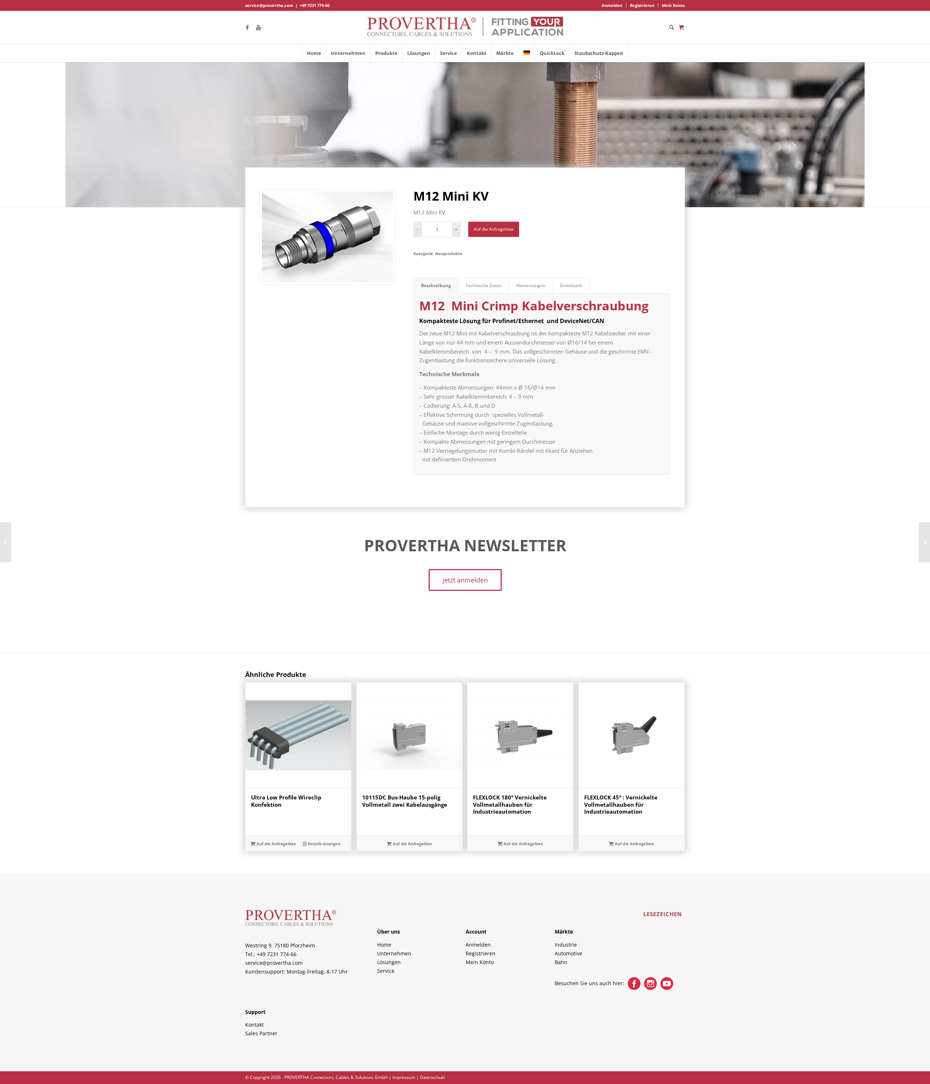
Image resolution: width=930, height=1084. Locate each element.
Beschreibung (436, 285)
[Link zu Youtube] (258, 27)
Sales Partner (261, 1033)
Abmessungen (530, 285)
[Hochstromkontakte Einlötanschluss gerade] (924, 542)
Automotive (568, 953)
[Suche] (669, 27)
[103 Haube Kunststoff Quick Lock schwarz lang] (5, 542)
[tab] (435, 286)
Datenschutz (432, 1077)
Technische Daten (483, 285)
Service (386, 970)
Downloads (571, 285)
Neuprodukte (448, 253)
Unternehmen (394, 953)
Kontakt (254, 1024)
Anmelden (612, 5)
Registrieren (642, 5)
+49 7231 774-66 (314, 5)
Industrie (566, 944)
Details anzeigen (323, 843)
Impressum (403, 1077)
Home (384, 944)
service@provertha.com (269, 5)
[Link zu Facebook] (247, 27)
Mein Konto (673, 5)
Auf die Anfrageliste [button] (275, 843)
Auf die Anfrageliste (494, 229)
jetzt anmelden (465, 580)
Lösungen (389, 962)
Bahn (561, 962)
